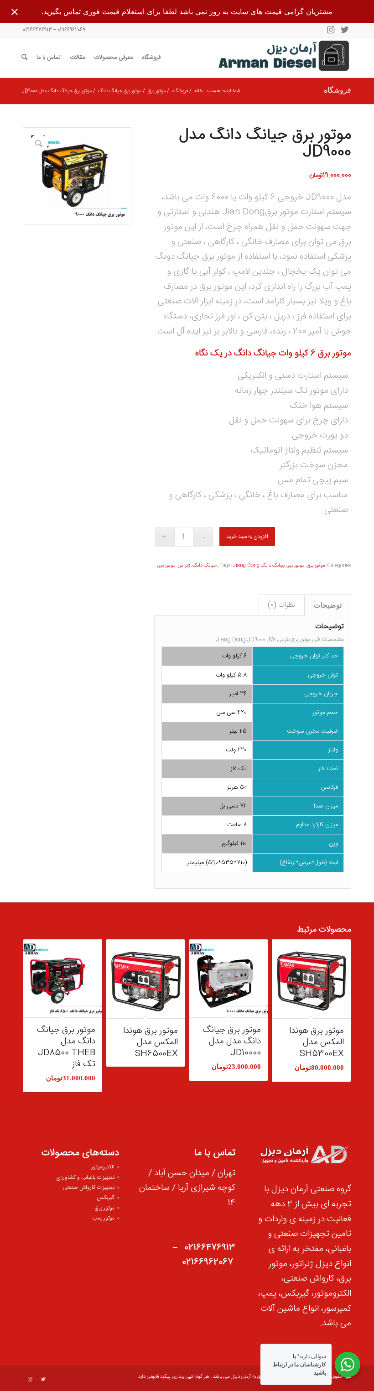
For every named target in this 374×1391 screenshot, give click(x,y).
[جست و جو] (24, 57)
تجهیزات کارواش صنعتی (88, 1187)
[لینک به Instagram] (331, 30)
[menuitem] (151, 57)
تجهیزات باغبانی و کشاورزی (85, 1177)
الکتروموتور (102, 1167)
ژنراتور (184, 566)
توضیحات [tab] (328, 605)
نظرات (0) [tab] (281, 605)
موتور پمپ (103, 1218)
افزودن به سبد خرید (247, 536)
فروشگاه (337, 90)
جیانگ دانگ (255, 353)
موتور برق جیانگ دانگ (282, 566)
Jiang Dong (246, 566)
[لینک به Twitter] (344, 30)
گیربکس (105, 1197)
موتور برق (334, 353)
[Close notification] (14, 11)
